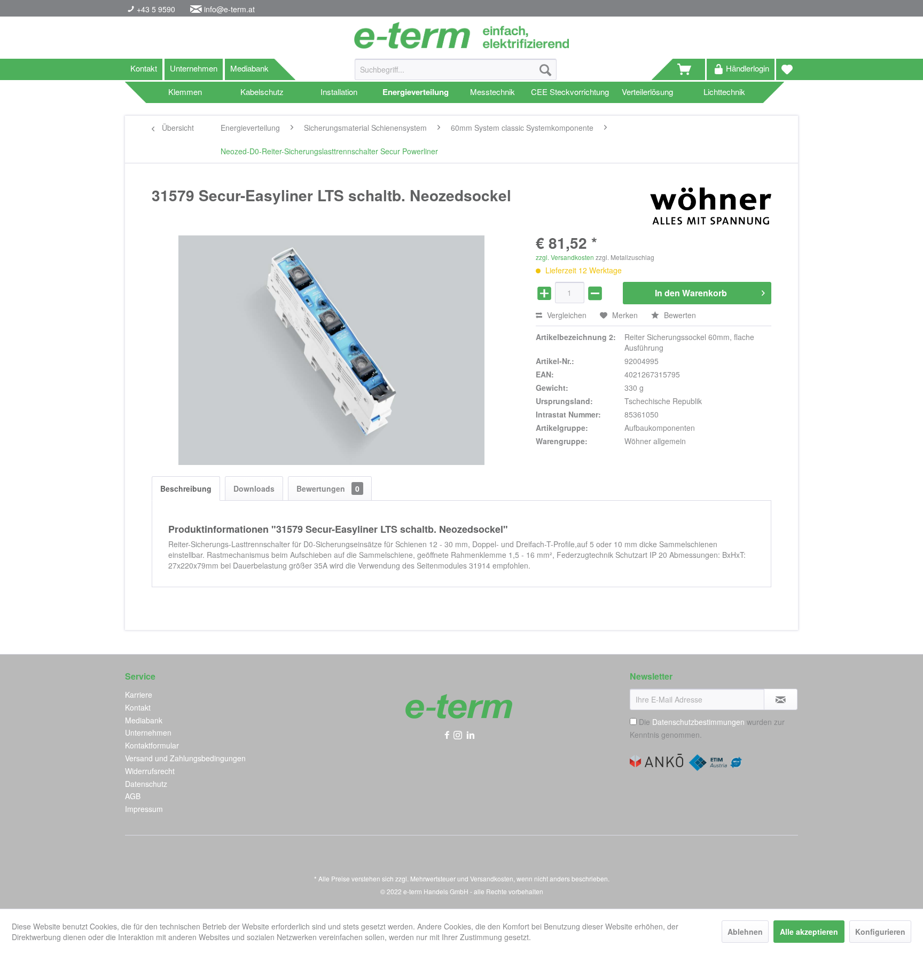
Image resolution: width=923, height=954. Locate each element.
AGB (132, 796)
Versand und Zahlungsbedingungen (185, 758)
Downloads (254, 488)
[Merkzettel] (787, 69)
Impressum (144, 808)
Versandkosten (491, 878)
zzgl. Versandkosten (565, 257)
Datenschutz (146, 783)
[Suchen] (545, 69)
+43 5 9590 (155, 9)
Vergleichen (565, 315)
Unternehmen (193, 68)
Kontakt (143, 68)
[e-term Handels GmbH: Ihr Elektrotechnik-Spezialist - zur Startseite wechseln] (461, 35)
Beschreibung (186, 488)
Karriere (138, 694)
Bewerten (679, 315)
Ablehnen (745, 931)
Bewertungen (327, 488)
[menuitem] (456, 75)
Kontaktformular (152, 745)
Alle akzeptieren (809, 931)
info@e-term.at (229, 9)
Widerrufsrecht (150, 771)
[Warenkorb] (689, 69)
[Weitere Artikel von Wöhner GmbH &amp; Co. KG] (710, 206)
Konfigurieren (880, 931)
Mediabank (249, 68)
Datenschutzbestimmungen (698, 721)
